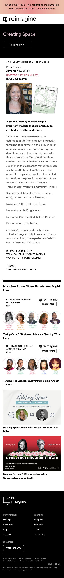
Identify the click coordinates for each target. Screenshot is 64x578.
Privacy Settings (40, 558)
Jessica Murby (29, 75)
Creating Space (40, 61)
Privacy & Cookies (25, 558)
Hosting (7, 519)
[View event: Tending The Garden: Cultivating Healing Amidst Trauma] (32, 360)
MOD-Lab (56, 564)
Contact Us (39, 534)
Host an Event (17, 45)
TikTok (37, 529)
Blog (5, 529)
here (54, 186)
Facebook (38, 524)
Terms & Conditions (10, 561)
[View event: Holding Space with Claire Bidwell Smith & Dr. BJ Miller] (32, 407)
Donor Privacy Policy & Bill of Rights (32, 561)
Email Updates (13, 548)
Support (7, 534)
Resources (8, 524)
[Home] (20, 19)
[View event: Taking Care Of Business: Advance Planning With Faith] (32, 313)
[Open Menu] (59, 18)
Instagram (38, 519)
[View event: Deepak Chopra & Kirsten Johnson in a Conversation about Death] (32, 453)
